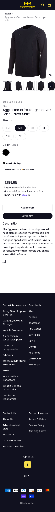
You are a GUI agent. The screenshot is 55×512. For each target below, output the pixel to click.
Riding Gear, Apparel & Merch (14, 312)
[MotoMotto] (27, 5)
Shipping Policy (37, 431)
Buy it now (27, 216)
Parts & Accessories (14, 305)
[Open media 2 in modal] (27, 51)
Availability (13, 163)
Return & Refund (38, 419)
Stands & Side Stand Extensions (14, 362)
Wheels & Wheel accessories (12, 387)
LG (32, 128)
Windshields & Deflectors (10, 378)
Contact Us (9, 413)
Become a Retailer (13, 446)
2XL (8, 136)
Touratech (35, 305)
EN (25, 475)
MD (20, 128)
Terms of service (38, 413)
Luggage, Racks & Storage (13, 322)
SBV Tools (34, 335)
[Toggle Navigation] (6, 5)
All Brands (34, 352)
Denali (32, 346)
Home (8, 13)
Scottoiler (34, 323)
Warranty (8, 434)
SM (8, 128)
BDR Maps (34, 364)
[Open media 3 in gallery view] (30, 86)
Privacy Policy (36, 425)
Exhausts (8, 355)
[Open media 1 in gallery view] (7, 86)
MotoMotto (28, 503)
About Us (8, 419)
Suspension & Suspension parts (12, 337)
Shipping (8, 187)
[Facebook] (27, 464)
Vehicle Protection (13, 330)
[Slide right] (50, 85)
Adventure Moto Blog (12, 426)
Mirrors (7, 370)
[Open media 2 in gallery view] (18, 86)
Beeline (33, 317)
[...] (4, 261)
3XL (21, 136)
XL (44, 128)
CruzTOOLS (35, 358)
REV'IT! (32, 341)
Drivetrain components (10, 347)
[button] (43, 5)
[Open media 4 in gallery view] (41, 86)
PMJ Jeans (35, 329)
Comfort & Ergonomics (9, 397)
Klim (31, 311)
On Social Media (12, 440)
